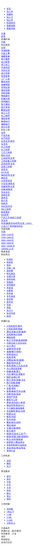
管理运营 (5, 87)
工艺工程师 (6, 152)
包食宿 (10, 282)
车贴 (9, 305)
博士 (9, 496)
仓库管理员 (6, 181)
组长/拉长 (5, 155)
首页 (9, 9)
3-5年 (9, 517)
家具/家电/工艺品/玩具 (17, 366)
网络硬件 (5, 96)
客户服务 (5, 59)
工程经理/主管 (8, 158)
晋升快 (10, 302)
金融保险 (5, 84)
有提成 (10, 288)
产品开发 (5, 135)
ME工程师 (6, 209)
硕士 (9, 493)
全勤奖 (10, 290)
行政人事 (5, 53)
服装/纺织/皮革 (14, 363)
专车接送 (11, 296)
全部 (3, 48)
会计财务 (5, 62)
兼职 (9, 463)
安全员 (4, 220)
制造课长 (5, 212)
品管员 (4, 169)
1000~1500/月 (7, 234)
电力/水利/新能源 (15, 439)
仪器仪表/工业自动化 (17, 343)
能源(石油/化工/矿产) (16, 434)
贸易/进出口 (12, 354)
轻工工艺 (5, 113)
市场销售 (5, 50)
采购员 (4, 203)
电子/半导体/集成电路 (17, 340)
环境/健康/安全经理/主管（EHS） (17, 223)
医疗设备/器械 (13, 383)
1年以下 (10, 512)
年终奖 (10, 262)
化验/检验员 (7, 189)
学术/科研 (11, 419)
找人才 (10, 17)
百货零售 (5, 76)
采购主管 (5, 195)
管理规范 (11, 285)
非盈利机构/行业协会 (17, 445)
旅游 (9, 316)
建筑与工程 (12, 400)
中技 (9, 482)
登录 (3, 36)
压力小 (10, 310)
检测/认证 (11, 414)
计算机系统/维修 (14, 329)
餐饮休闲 (5, 82)
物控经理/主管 (8, 175)
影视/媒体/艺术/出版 (16, 391)
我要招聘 (11, 26)
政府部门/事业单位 (15, 442)
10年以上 (11, 523)
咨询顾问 (5, 101)
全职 (9, 461)
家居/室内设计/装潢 (16, 402)
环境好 (10, 259)
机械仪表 (5, 99)
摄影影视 (5, 118)
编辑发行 (5, 124)
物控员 (4, 178)
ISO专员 (5, 172)
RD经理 (5, 215)
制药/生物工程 (13, 377)
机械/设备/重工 (14, 371)
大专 (9, 488)
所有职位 (5, 539)
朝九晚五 (11, 273)
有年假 (10, 293)
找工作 (10, 11)
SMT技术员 (6, 206)
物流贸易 (5, 90)
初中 (9, 476)
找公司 (10, 20)
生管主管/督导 (8, 141)
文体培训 (5, 67)
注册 (3, 33)
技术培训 (11, 313)
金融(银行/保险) (14, 351)
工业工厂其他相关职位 (12, 226)
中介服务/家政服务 (15, 408)
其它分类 (5, 127)
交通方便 (11, 276)
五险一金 (11, 268)
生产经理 (5, 138)
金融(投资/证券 (14, 349)
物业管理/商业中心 (15, 405)
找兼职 (10, 14)
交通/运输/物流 (14, 428)
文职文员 (5, 70)
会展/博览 (11, 388)
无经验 (10, 509)
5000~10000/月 (8, 246)
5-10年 (10, 520)
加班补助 (11, 279)
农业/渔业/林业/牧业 (16, 448)
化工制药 (5, 116)
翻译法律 (5, 110)
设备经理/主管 (8, 186)
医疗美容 (5, 107)
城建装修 (5, 56)
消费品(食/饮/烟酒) (15, 360)
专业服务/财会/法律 (16, 411)
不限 (3, 42)
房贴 (9, 307)
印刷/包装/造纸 (14, 394)
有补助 (10, 299)
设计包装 (5, 73)
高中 (9, 479)
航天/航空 (11, 431)
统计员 (4, 200)
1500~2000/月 (7, 237)
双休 (9, 265)
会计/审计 (11, 346)
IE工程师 (5, 150)
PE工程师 (5, 147)
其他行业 (11, 451)
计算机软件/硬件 (14, 326)
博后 (9, 499)
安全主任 (5, 192)
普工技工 (5, 65)
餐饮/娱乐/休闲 (14, 422)
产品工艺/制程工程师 (11, 217)
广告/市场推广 (13, 385)
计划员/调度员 (8, 183)
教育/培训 (11, 417)
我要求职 (11, 28)
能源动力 (5, 121)
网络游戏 (11, 337)
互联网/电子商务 (14, 334)
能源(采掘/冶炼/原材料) (18, 436)
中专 (9, 485)
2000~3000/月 (7, 240)
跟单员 (4, 198)
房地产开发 (12, 397)
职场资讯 (11, 23)
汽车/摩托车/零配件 (16, 374)
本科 (9, 490)
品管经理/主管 (8, 164)
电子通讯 (5, 104)
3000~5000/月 (7, 243)
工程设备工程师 (8, 161)
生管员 (4, 144)
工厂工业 (5, 79)
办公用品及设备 (14, 368)
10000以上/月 (7, 249)
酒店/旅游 (11, 425)
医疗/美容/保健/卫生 (16, 380)
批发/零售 (11, 357)
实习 (9, 466)
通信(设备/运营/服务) (16, 332)
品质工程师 (6, 166)
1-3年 (9, 514)
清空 (3, 536)
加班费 (10, 271)
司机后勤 (5, 93)
